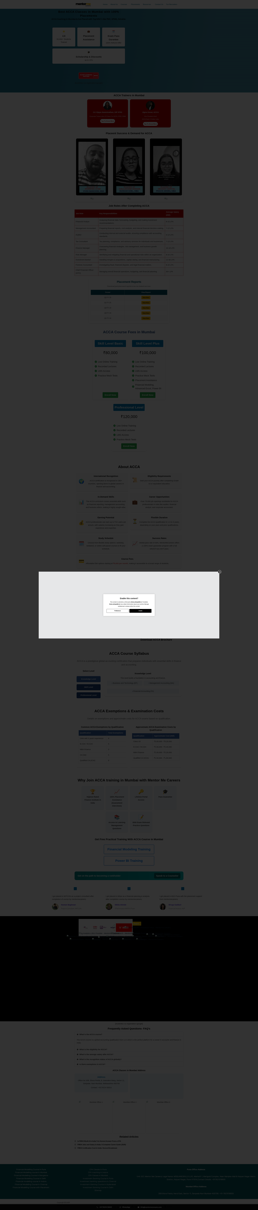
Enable (140, 610)
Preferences (117, 610)
